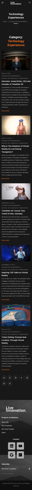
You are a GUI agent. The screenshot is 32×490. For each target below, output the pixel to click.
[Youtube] (20, 446)
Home (5, 21)
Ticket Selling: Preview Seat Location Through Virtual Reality (14, 340)
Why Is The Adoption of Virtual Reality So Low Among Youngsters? (15, 149)
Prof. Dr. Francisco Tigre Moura (16, 78)
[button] (29, 2)
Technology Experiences (18, 21)
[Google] (11, 455)
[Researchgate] (20, 455)
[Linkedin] (11, 446)
